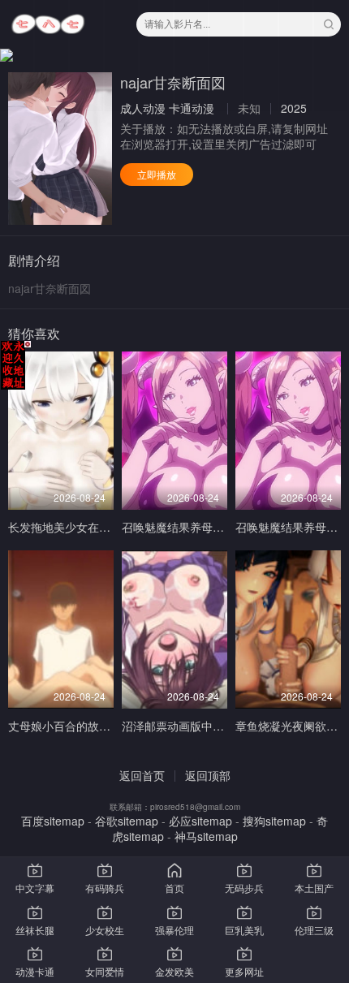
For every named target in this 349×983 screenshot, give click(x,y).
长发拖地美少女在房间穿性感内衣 (93, 527)
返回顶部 (208, 775)
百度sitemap (52, 821)
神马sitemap (206, 836)
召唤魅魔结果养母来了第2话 (193, 527)
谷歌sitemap (126, 821)
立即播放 (156, 174)
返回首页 (142, 775)
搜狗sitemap (274, 821)
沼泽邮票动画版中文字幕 (184, 726)
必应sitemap (200, 821)
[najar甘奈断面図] (60, 148)
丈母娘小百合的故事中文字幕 (82, 726)
